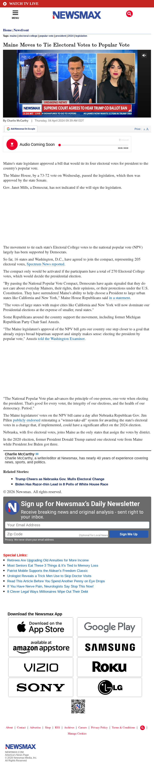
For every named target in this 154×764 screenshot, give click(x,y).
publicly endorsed (27, 419)
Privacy (9, 539)
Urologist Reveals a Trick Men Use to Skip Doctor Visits (49, 576)
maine (13, 35)
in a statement (119, 297)
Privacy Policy (99, 727)
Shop (48, 727)
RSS (57, 727)
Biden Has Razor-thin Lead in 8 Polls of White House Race (61, 484)
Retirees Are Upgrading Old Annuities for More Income (48, 560)
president (60, 35)
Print (137, 129)
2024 (71, 35)
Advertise (35, 727)
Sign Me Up (129, 534)
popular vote (46, 35)
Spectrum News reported (45, 263)
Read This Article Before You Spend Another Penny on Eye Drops (56, 581)
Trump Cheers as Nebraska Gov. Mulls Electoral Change (59, 479)
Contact (21, 727)
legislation (81, 35)
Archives (69, 727)
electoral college (28, 35)
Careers (82, 727)
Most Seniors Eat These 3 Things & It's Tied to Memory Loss (52, 565)
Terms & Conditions (123, 727)
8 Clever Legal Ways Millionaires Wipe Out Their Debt (47, 592)
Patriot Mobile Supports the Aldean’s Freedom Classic (47, 571)
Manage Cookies (77, 733)
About (9, 727)
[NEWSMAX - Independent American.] (77, 15)
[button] (129, 13)
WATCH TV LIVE (23, 4)
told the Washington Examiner (61, 338)
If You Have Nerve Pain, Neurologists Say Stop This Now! (50, 586)
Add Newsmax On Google (23, 129)
